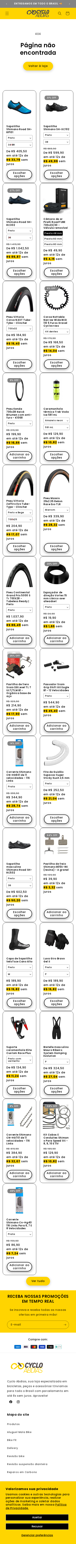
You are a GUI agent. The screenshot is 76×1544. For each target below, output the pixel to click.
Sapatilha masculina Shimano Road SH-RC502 (19, 868)
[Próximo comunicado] (69, 4)
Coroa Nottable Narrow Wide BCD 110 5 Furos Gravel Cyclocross (55, 322)
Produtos (13, 1424)
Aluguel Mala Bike (19, 1432)
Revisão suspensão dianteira (27, 1464)
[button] (7, 13)
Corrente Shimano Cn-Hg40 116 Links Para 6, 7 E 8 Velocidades (19, 1224)
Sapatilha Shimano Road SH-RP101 (19, 129)
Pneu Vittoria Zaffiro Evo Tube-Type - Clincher (18, 504)
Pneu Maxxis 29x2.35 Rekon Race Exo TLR (53, 501)
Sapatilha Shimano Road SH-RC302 (19, 222)
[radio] (53, 233)
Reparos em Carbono (22, 1472)
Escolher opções (19, 174)
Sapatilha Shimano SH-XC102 (56, 128)
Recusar (37, 1526)
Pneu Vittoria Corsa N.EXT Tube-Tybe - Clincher (18, 320)
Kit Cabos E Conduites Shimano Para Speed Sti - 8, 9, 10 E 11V (56, 1139)
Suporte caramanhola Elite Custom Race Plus (19, 1050)
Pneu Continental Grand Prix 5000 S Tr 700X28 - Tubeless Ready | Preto (18, 598)
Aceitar (37, 1517)
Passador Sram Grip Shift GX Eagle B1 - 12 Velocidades (56, 687)
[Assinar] (65, 1325)
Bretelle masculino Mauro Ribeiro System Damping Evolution (56, 1052)
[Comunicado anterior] (6, 4)
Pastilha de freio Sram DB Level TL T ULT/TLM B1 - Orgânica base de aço (18, 690)
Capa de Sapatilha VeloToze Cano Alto (19, 960)
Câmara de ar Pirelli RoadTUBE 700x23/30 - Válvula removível (55, 224)
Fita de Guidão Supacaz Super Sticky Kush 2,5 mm (56, 775)
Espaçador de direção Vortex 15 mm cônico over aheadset (55, 597)
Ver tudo (38, 1281)
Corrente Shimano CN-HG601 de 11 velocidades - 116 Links (18, 777)
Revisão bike (15, 1456)
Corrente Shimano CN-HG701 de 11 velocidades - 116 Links (18, 1139)
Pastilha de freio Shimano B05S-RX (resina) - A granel (56, 867)
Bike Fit (12, 1440)
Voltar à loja (38, 66)
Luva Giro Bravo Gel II (54, 960)
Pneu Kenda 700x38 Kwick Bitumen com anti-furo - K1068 (19, 413)
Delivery (12, 1448)
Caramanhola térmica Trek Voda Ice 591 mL (56, 412)
